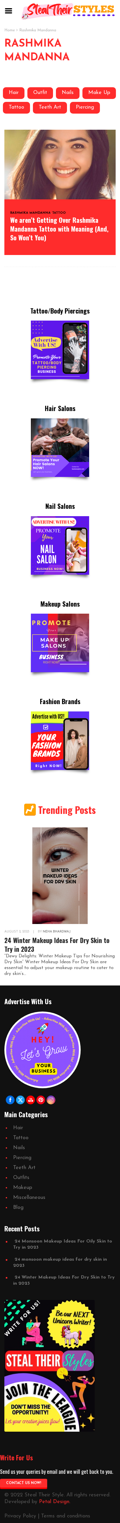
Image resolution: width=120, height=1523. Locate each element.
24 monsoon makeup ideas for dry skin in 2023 (60, 1262)
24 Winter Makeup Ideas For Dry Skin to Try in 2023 (57, 944)
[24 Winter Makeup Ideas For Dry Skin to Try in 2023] (60, 875)
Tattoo (16, 107)
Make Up (99, 92)
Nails (68, 92)
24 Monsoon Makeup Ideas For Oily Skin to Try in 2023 (62, 1244)
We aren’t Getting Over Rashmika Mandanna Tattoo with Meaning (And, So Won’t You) (59, 228)
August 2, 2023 (17, 931)
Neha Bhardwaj (56, 931)
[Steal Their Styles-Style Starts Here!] (68, 11)
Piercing (85, 107)
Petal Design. (54, 1502)
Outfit (40, 92)
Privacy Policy (20, 1516)
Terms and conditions (65, 1516)
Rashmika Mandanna (30, 213)
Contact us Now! (23, 1483)
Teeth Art (50, 107)
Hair (14, 92)
